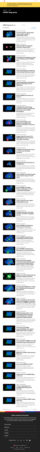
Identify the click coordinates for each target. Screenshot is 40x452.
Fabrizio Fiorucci (21, 348)
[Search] (34, 0)
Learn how (33, 419)
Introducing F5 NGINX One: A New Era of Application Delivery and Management (25, 288)
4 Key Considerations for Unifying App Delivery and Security (24, 387)
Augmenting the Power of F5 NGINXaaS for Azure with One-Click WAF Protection (25, 138)
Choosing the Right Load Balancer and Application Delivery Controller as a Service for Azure (25, 124)
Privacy (21, 447)
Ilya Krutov (24, 78)
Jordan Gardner (29, 91)
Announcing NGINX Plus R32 (24, 364)
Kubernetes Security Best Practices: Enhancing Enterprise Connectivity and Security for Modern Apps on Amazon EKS (25, 263)
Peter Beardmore (21, 295)
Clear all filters (33, 27)
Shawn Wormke (21, 282)
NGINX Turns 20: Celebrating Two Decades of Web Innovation (26, 275)
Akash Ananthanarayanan (22, 406)
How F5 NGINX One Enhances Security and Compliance (24, 226)
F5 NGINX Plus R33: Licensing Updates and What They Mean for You (25, 213)
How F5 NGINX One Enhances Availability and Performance (24, 237)
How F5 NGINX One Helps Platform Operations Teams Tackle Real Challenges (24, 189)
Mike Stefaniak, (21, 158)
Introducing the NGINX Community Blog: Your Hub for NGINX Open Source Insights (25, 329)
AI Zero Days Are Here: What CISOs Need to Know (24, 201)
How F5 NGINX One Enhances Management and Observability (25, 249)
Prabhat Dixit (20, 221)
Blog (10, 10)
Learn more (15, 5)
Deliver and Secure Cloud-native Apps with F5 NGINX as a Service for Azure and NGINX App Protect (25, 301)
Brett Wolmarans (21, 232)
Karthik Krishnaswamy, (22, 91)
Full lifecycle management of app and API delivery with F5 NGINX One (26, 59)
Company (5, 10)
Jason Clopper (20, 244)
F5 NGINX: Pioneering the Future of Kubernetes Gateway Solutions (25, 151)
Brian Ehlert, (20, 78)
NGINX (17, 30)
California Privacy (27, 447)
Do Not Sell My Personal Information (19, 449)
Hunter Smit (20, 170)
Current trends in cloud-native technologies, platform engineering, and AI (25, 34)
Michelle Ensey (20, 183)
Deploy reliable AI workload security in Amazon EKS (24, 46)
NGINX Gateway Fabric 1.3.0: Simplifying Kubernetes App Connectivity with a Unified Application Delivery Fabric (24, 315)
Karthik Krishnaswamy (22, 41)
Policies (17, 447)
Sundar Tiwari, (20, 145)
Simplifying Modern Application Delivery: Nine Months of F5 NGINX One (25, 84)
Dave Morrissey (21, 53)
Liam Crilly (20, 102)
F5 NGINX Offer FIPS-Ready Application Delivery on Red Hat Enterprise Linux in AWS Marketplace (25, 109)
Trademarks (12, 447)
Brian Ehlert (20, 308)
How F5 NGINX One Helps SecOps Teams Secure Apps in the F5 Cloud (25, 176)
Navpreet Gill (25, 145)
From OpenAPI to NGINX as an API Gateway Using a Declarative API (26, 341)
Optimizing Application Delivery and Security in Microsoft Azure (25, 71)
